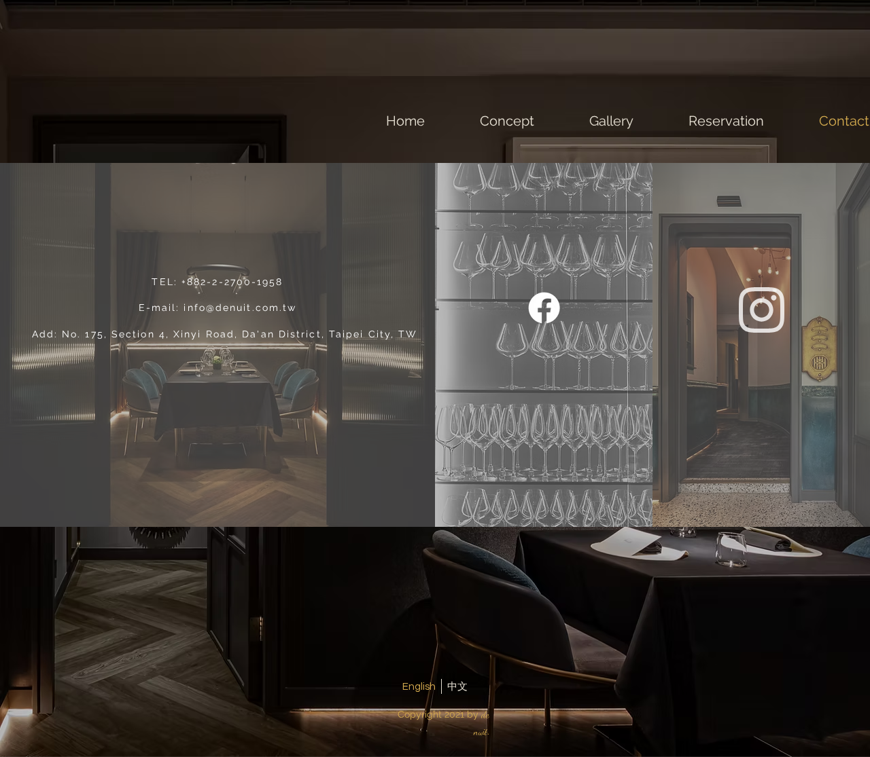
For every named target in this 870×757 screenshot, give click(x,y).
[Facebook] (544, 308)
